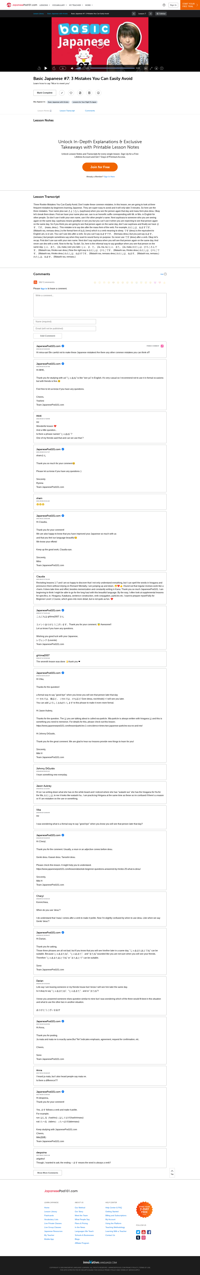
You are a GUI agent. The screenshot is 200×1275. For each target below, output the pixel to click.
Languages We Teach (84, 1231)
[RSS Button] (35, 282)
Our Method (80, 1207)
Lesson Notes (43, 111)
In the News (80, 1227)
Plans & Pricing (81, 1223)
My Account (110, 1219)
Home (46, 1207)
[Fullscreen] (151, 68)
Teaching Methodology (115, 1227)
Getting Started (112, 1211)
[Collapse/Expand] (100, 274)
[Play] (46, 68)
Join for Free (100, 167)
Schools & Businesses (84, 1235)
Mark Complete (45, 93)
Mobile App (49, 1239)
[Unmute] (72, 68)
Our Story (79, 1211)
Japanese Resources (53, 1231)
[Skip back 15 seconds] (39, 68)
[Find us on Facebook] (149, 1232)
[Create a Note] (80, 93)
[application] (100, 44)
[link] (134, 13)
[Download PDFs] (89, 93)
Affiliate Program (82, 1243)
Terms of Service (127, 1270)
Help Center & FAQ (113, 1207)
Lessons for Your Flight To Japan (84, 102)
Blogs (77, 1239)
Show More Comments (47, 1173)
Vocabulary (58, 5)
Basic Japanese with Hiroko (57, 14)
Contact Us (110, 1235)
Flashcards (49, 1215)
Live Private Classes (53, 1223)
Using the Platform (113, 1223)
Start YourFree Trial (188, 5)
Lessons (43, 5)
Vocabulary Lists (51, 1219)
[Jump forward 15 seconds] (54, 68)
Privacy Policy (132, 1267)
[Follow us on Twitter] (138, 1232)
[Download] (156, 68)
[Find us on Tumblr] (138, 1237)
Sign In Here (109, 177)
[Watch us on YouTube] (143, 1232)
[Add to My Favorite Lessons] (71, 93)
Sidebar (162, 14)
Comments (90, 111)
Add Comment (47, 336)
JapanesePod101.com (116, 1267)
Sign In (173, 5)
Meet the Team (81, 1215)
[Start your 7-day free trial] (144, 1209)
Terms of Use (144, 1267)
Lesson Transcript (67, 111)
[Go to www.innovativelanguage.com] (100, 1262)
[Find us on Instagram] (143, 1237)
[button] (164, 5)
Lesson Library (38, 14)
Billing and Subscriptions (115, 1215)
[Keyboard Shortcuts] (161, 68)
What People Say (82, 1219)
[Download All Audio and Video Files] (98, 93)
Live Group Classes (52, 1227)
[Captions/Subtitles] (145, 68)
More (88, 5)
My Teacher (75, 5)
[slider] (77, 68)
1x (63, 68)
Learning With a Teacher (116, 1231)
